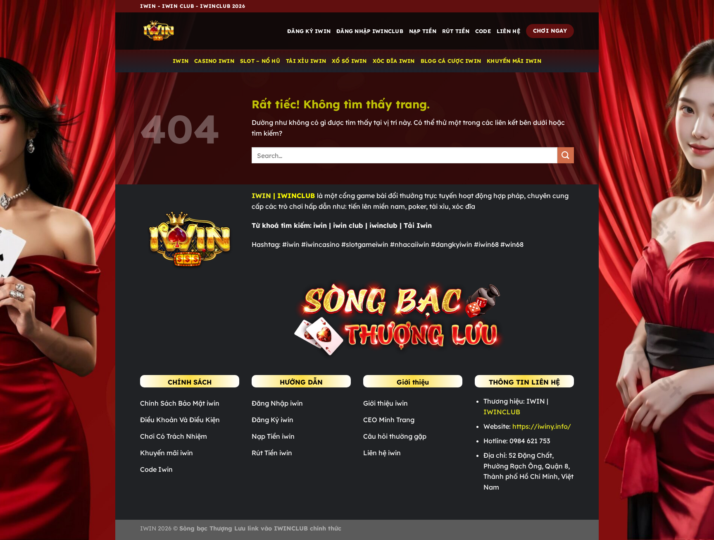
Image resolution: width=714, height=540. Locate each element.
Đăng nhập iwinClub (369, 31)
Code (483, 31)
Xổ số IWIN (349, 60)
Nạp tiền (422, 31)
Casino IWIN (214, 60)
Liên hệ (508, 31)
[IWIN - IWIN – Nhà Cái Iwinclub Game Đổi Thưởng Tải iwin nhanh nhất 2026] (181, 31)
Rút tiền (455, 31)
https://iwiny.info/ (541, 426)
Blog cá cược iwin (451, 60)
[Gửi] (565, 155)
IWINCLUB (501, 412)
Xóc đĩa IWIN (394, 60)
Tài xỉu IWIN (306, 60)
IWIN (180, 60)
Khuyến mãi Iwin (514, 60)
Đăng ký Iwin (309, 31)
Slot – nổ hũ (260, 60)
